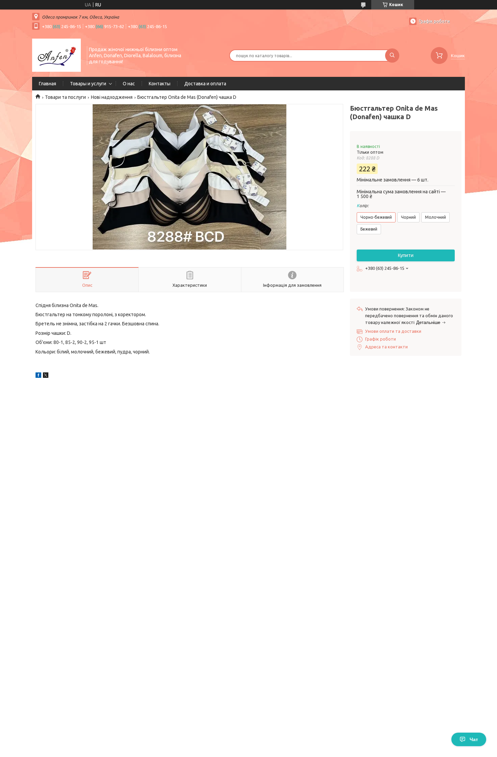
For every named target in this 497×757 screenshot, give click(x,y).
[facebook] (38, 376)
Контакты (159, 83)
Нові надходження (112, 97)
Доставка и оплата (205, 83)
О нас (129, 83)
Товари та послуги (65, 97)
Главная (47, 83)
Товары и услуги (88, 83)
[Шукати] (392, 55)
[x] (45, 376)
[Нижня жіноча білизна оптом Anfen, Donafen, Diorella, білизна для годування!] (56, 55)
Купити (405, 255)
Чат (474, 739)
